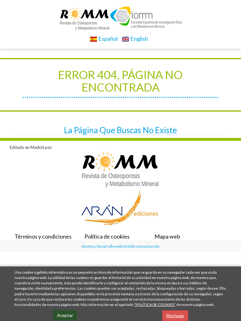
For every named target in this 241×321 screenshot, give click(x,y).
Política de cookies (107, 236)
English (138, 38)
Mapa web (167, 236)
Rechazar (175, 315)
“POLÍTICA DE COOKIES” (155, 304)
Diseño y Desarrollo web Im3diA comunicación (120, 246)
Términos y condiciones (43, 236)
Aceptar (65, 315)
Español (107, 38)
